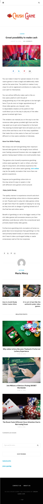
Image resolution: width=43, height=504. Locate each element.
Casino (22, 34)
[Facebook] (13, 71)
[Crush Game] (21, 15)
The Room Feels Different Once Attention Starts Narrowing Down (21, 423)
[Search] (39, 2)
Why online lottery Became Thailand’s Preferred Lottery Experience (21, 350)
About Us (27, 485)
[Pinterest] (24, 71)
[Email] (30, 71)
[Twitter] (19, 71)
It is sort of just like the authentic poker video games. (31, 304)
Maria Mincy (21, 273)
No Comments (27, 41)
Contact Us (17, 485)
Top (22, 499)
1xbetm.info (6, 461)
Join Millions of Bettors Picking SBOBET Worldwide (21, 387)
